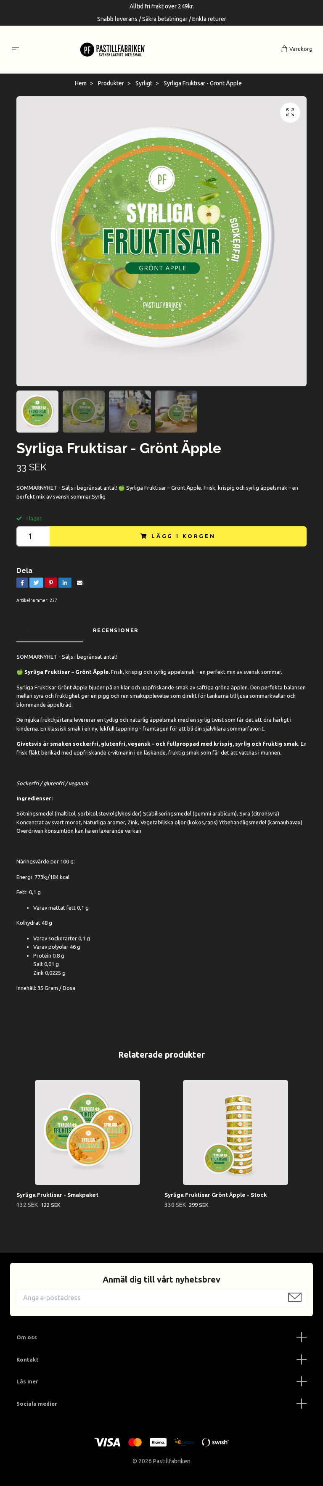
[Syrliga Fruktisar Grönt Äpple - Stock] (235, 1132)
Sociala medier (36, 1404)
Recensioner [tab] (115, 630)
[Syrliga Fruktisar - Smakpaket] (87, 1132)
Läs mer (27, 1381)
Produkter (111, 83)
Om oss (26, 1337)
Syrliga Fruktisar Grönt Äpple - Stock (215, 1195)
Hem (81, 83)
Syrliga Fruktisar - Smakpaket (57, 1195)
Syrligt (143, 83)
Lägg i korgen (183, 536)
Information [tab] (49, 630)
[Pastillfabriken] (151, 49)
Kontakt (27, 1359)
